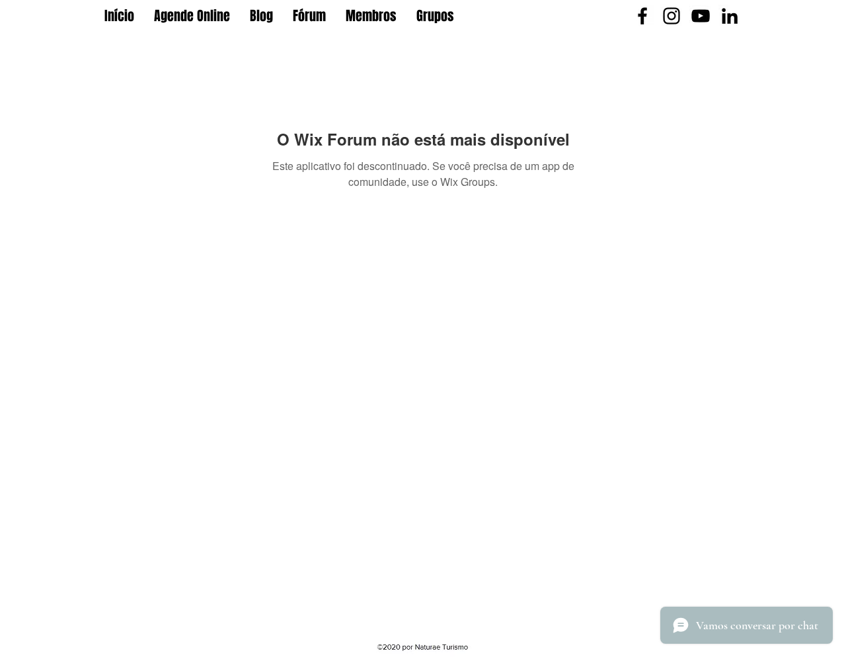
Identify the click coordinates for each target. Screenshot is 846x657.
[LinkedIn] (729, 16)
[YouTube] (700, 16)
